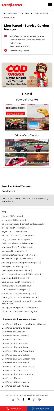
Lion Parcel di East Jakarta (14, 335)
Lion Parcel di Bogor (12, 324)
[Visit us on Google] (35, 399)
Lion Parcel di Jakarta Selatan (16, 355)
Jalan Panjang (8, 191)
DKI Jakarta (26, 13)
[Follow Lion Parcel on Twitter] (19, 399)
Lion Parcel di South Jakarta (15, 385)
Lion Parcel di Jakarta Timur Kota (18, 366)
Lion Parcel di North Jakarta (15, 382)
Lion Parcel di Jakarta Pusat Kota (18, 351)
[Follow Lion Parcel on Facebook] (24, 399)
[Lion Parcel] (12, 5)
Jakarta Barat (41, 13)
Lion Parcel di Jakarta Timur (15, 362)
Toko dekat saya (9, 13)
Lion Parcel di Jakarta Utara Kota (17, 374)
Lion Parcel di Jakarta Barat (15, 343)
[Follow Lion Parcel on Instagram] (13, 399)
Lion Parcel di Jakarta (12, 339)
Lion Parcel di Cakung (35, 324)
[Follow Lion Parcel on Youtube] (29, 399)
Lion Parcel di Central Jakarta (16, 328)
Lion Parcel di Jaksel (11, 378)
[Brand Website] (40, 399)
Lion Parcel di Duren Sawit (14, 331)
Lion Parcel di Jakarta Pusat (15, 347)
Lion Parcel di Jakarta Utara (15, 370)
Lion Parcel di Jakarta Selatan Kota (18, 358)
